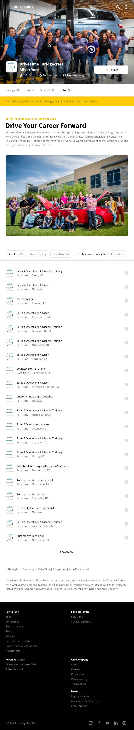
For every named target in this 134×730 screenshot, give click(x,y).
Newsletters (13, 650)
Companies (12, 621)
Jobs (65, 90)
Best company (75, 75)
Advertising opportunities (21, 664)
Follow (113, 69)
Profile (29, 90)
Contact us (77, 674)
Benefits (46, 90)
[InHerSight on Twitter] (107, 723)
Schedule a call (14, 669)
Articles (10, 636)
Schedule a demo (81, 621)
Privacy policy (79, 679)
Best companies (15, 626)
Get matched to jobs (18, 641)
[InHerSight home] (23, 7)
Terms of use (79, 684)
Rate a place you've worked (22, 646)
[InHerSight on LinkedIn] (116, 723)
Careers (75, 669)
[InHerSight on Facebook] (99, 723)
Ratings (12, 90)
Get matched (50, 75)
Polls (9, 631)
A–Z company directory (85, 701)
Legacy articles (80, 696)
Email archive (79, 706)
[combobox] (60, 254)
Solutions (77, 616)
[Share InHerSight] (91, 723)
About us (76, 664)
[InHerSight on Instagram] (124, 723)
